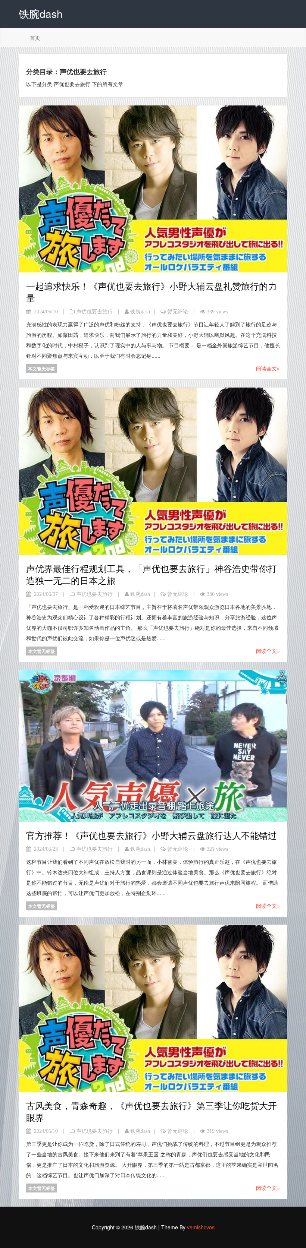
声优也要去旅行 (94, 311)
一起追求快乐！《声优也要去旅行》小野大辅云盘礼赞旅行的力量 (151, 291)
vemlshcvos (201, 1227)
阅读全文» (268, 368)
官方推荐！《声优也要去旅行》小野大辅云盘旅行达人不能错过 (151, 834)
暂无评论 (177, 311)
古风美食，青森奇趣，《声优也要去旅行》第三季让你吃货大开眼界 (151, 1111)
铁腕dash (140, 311)
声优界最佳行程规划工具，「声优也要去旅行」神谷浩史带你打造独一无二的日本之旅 (151, 574)
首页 (35, 37)
